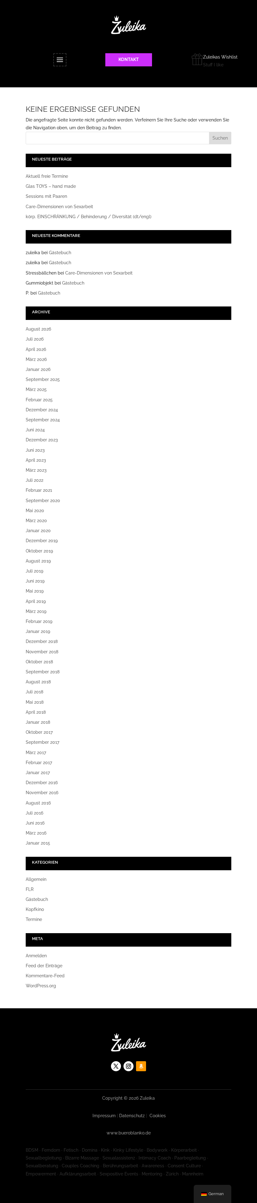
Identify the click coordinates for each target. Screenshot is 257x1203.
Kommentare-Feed (45, 975)
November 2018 (42, 651)
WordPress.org (41, 985)
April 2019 (36, 601)
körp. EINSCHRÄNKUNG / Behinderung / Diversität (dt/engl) (88, 216)
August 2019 (38, 560)
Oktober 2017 (39, 732)
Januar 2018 (38, 722)
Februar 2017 (39, 762)
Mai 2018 (35, 702)
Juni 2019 (35, 581)
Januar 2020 (38, 530)
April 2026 (36, 349)
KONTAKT (128, 59)
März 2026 (36, 359)
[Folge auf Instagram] (128, 1066)
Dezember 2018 (42, 641)
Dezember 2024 (42, 409)
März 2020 (36, 520)
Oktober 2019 (39, 550)
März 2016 (36, 832)
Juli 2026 (35, 339)
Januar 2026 (38, 369)
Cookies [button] (157, 1115)
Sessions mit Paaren (46, 196)
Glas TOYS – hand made (51, 186)
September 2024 (43, 419)
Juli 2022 (34, 480)
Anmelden (36, 955)
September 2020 (43, 500)
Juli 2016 (34, 812)
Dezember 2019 (42, 540)
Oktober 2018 (39, 661)
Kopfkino (35, 909)
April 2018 (36, 712)
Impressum (104, 1115)
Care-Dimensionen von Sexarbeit (59, 206)
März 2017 (36, 752)
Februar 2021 (39, 490)
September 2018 (43, 671)
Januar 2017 (38, 772)
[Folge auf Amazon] (141, 1066)
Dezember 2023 (42, 439)
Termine (34, 919)
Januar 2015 (38, 843)
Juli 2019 (34, 570)
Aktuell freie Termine (47, 176)
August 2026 (38, 329)
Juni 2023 (35, 450)
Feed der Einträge (44, 965)
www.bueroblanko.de (129, 1132)
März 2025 (36, 389)
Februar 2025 (39, 399)
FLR (30, 889)
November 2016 (42, 792)
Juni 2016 (35, 822)
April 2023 (36, 460)
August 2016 (38, 802)
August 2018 (38, 681)
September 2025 (43, 379)
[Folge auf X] (116, 1066)
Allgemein (36, 879)
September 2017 (42, 742)
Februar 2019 (39, 621)
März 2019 (36, 611)
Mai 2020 (35, 510)
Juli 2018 (34, 691)
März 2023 (36, 470)
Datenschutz (132, 1115)
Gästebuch (60, 252)
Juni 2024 (35, 429)
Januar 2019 (38, 631)
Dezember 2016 (42, 782)
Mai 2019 (35, 591)
